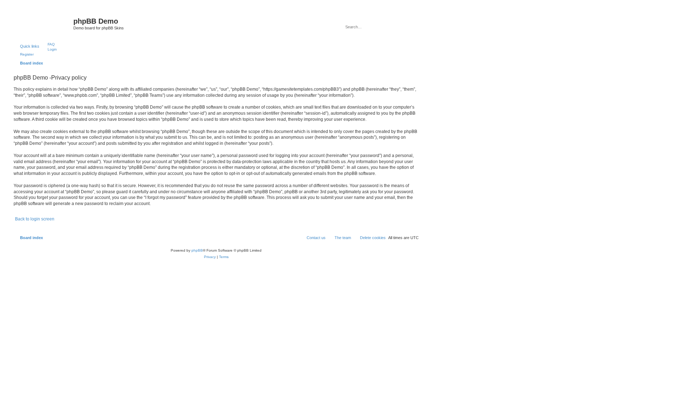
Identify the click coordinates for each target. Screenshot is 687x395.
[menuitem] (48, 44)
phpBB (197, 250)
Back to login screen (34, 219)
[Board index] (42, 23)
